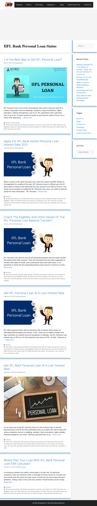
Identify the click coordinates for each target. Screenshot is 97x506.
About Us (80, 118)
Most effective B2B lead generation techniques (84, 98)
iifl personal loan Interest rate (20, 203)
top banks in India (12, 353)
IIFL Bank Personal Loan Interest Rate (52, 127)
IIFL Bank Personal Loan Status (25, 200)
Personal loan (15, 123)
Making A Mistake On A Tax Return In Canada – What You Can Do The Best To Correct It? (85, 69)
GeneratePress (59, 503)
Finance (28, 5)
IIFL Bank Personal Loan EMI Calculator (27, 127)
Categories (50, 5)
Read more (28, 118)
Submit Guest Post (74, 5)
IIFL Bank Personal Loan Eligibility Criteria (25, 349)
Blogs (62, 5)
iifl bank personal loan (13, 125)
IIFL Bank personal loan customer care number (35, 125)
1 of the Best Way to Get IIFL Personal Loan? (33, 59)
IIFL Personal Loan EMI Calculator (18, 446)
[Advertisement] (48, 23)
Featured (19, 5)
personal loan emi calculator (48, 203)
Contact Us (87, 5)
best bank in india (11, 347)
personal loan (34, 203)
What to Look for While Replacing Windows (83, 85)
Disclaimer (80, 127)
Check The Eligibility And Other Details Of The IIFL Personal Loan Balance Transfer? (34, 218)
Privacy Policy (82, 130)
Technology (39, 5)
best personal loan (12, 274)
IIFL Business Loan (41, 200)
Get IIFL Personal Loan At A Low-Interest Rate (34, 293)
